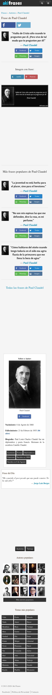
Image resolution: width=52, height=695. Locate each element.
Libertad (30, 641)
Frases (4, 12)
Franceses (11, 457)
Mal (3, 655)
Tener (29, 631)
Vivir (4, 646)
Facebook (6, 692)
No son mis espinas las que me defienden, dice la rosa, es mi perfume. (29, 216)
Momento (31, 669)
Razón (4, 669)
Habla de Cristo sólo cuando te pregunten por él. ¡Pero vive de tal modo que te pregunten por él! (29, 37)
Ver (3, 650)
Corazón (18, 650)
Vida (4, 617)
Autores (12, 12)
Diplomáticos (29, 453)
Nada (4, 622)
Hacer (29, 622)
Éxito (17, 617)
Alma (17, 660)
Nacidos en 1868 (23, 457)
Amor (17, 622)
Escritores (11, 453)
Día (16, 636)
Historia (5, 665)
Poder (4, 641)
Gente (17, 631)
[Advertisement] (26, 137)
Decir (29, 646)
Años (4, 660)
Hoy (16, 665)
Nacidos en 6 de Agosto (16, 462)
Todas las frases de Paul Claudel (25, 288)
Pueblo (17, 669)
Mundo (30, 617)
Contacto (35, 692)
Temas (30, 548)
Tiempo (30, 626)
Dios (4, 631)
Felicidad (30, 655)
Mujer (17, 641)
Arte (16, 655)
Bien (16, 626)
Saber (29, 650)
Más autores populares (25, 600)
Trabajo (30, 660)
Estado (29, 665)
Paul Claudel (23, 12)
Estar (29, 636)
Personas (18, 646)
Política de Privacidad (20, 692)
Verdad (5, 636)
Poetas (19, 453)
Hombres (5, 626)
